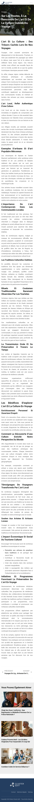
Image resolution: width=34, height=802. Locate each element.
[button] (31, 3)
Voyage (4, 12)
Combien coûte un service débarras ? (15, 767)
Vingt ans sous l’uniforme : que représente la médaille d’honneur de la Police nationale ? (16, 712)
